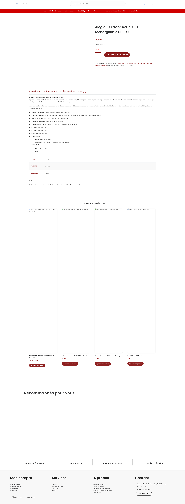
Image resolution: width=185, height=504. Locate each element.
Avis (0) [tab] (82, 91)
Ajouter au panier (117, 55)
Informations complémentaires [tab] (59, 91)
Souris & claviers (148, 63)
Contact (54, 484)
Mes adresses (14, 488)
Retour (54, 490)
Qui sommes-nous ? (99, 484)
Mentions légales (98, 486)
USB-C (131, 65)
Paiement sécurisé (57, 486)
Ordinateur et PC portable (134, 63)
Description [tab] (35, 91)
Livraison (55, 488)
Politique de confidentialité (101, 488)
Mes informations (15, 486)
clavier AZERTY (123, 65)
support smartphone (101, 65)
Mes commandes (15, 484)
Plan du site (96, 492)
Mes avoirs (13, 490)
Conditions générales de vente (102, 490)
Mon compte (17, 497)
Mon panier (31, 497)
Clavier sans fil (121, 63)
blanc (116, 65)
